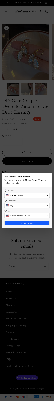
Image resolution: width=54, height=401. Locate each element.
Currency (12, 211)
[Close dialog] (50, 175)
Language (12, 200)
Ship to (11, 190)
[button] (27, 195)
